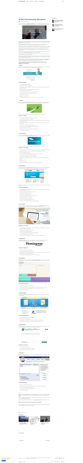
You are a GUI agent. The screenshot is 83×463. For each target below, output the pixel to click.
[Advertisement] (41, 10)
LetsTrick (24, 461)
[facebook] (56, 458)
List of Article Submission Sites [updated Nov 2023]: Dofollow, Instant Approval (58, 21)
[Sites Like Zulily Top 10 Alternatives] (34, 419)
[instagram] (61, 458)
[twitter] (58, 458)
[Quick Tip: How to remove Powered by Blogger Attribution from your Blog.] (53, 25)
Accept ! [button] (3, 460)
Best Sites (22, 17)
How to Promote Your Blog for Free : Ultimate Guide (59, 29)
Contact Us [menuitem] (36, 1)
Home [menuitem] (27, 1)
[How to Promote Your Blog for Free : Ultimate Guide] (53, 29)
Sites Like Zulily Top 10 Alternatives (33, 423)
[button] (62, 1)
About (55, 461)
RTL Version (62, 461)
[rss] (63, 458)
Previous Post (21, 440)
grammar (43, 287)
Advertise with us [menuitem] (41, 1)
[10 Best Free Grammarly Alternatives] (45, 419)
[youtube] (60, 458)
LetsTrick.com (22, 1)
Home (19, 17)
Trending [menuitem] (31, 1)
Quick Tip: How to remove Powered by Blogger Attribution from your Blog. (59, 25)
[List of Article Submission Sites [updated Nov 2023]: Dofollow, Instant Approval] (53, 21)
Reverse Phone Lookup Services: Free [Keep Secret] (23, 423)
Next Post (47, 440)
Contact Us (58, 461)
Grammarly (43, 59)
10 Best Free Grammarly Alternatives (44, 423)
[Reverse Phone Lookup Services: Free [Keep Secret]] (23, 419)
